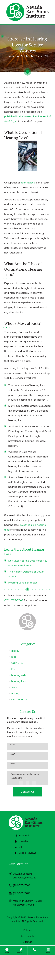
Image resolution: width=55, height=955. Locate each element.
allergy (15, 650)
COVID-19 (17, 662)
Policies (27, 930)
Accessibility (27, 935)
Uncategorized (19, 699)
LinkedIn (23, 841)
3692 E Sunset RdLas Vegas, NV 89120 (24, 875)
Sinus (14, 687)
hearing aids (18, 675)
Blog (13, 656)
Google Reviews (27, 852)
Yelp (21, 847)
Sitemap (27, 941)
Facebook (24, 835)
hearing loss (27, 182)
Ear (13, 669)
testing (15, 693)
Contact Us (27, 791)
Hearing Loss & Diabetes (23, 582)
